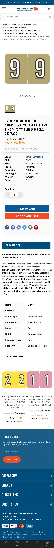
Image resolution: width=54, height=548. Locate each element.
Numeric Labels (35, 316)
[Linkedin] (30, 227)
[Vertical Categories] (4, 8)
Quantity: (9, 189)
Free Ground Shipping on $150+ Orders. (27, 2)
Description (13, 245)
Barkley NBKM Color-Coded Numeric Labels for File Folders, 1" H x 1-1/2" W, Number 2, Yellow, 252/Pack (14, 402)
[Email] (13, 227)
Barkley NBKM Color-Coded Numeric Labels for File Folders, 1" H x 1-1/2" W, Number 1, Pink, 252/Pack (39, 400)
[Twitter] (24, 227)
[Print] (18, 227)
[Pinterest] (36, 227)
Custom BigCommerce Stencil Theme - (22, 519)
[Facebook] (7, 227)
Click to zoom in (28, 96)
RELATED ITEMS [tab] (14, 356)
